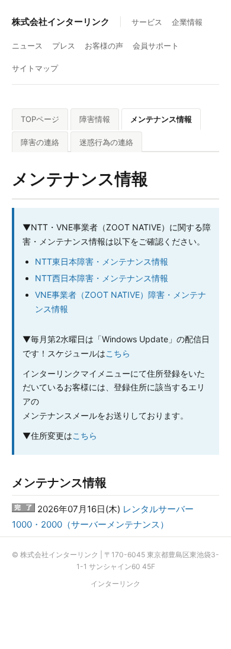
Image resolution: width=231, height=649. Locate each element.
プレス (63, 45)
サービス (146, 22)
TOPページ (40, 119)
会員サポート (156, 45)
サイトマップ (35, 68)
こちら (117, 353)
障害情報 (94, 119)
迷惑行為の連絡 (106, 142)
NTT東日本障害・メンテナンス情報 (101, 261)
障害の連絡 (40, 142)
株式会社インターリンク (61, 21)
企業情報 (187, 22)
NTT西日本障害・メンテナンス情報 (101, 278)
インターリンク (115, 583)
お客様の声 (104, 45)
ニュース (27, 45)
